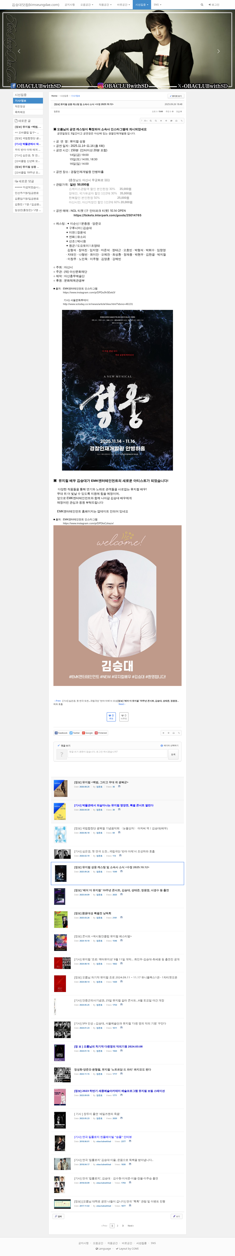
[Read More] (117, 834)
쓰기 (178, 1216)
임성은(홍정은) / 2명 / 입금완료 (29, 210)
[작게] (155, 120)
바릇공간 (122, 4)
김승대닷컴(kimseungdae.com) (35, 4)
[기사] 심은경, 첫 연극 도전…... (29, 155)
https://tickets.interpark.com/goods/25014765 (107, 215)
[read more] (117, 788)
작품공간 (104, 4)
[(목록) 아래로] (166, 120)
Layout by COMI (128, 1248)
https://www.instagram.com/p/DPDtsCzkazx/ (88, 523)
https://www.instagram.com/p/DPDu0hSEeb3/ (89, 292)
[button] (17, 49)
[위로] (161, 120)
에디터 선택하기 (170, 745)
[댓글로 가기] (171, 120)
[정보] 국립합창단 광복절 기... (29, 138)
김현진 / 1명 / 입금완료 (28, 204)
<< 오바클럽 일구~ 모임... (29, 132)
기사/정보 (20, 100)
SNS (157, 4)
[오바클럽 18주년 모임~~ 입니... (29, 172)
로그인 (215, 4)
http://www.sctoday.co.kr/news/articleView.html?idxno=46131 (98, 304)
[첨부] (181, 120)
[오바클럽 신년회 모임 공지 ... (29, 161)
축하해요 (20, 112)
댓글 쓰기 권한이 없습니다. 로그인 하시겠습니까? (93, 751)
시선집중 (141, 4)
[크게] (150, 120)
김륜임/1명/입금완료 (27, 198)
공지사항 (70, 4)
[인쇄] (176, 120)
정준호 (57, 111)
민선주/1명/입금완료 (27, 193)
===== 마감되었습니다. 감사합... (29, 187)
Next (130, 1225)
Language (104, 1248)
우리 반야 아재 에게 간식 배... (29, 149)
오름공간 (85, 4)
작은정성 (20, 106)
